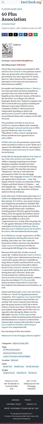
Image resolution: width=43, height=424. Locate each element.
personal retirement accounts (21, 150)
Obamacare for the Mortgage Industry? (18, 336)
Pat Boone (32, 373)
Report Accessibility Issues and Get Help (21, 408)
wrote (24, 130)
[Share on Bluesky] (21, 34)
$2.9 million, (18, 201)
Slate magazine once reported (24, 297)
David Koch (21, 373)
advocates (12, 142)
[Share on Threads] (16, 34)
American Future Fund (11, 278)
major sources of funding (12, 246)
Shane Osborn (32, 226)
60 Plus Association (11, 350)
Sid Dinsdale (17, 226)
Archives (15, 400)
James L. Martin (32, 88)
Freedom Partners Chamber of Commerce (23, 267)
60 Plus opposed (26, 315)
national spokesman (24, 128)
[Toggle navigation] (3, 2)
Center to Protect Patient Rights (16, 356)
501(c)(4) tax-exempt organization (19, 235)
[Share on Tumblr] (25, 34)
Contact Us (32, 404)
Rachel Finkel (9, 24)
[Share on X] (11, 34)
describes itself (11, 72)
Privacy (28, 400)
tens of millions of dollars (13, 325)
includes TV (28, 177)
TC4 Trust (24, 280)
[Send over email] (36, 34)
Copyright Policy (14, 404)
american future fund (12, 353)
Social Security (32, 366)
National (14, 360)
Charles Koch (9, 373)
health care (19, 366)
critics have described (31, 292)
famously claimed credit (15, 114)
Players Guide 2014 (12, 9)
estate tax (7, 366)
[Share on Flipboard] (30, 34)
